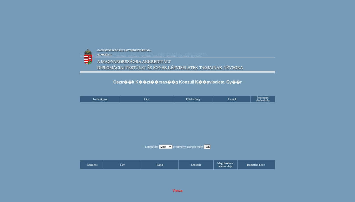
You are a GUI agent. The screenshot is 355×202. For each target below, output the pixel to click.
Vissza (177, 190)
